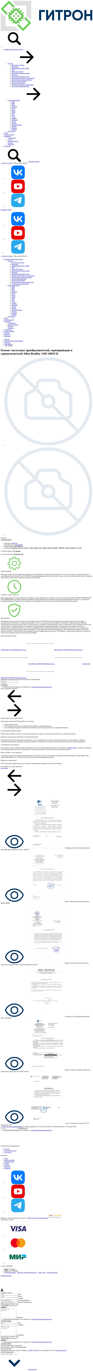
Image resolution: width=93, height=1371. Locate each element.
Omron (14, 121)
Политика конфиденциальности (27, 1272)
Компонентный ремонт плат (20, 76)
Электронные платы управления (22, 80)
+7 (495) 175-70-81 (6, 163)
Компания (7, 136)
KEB (13, 113)
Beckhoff (14, 107)
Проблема (20, 1317)
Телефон (20, 1298)
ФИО (19, 1294)
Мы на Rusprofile (52, 1272)
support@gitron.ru (17, 1126)
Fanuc (13, 110)
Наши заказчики (13, 141)
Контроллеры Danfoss (18, 83)
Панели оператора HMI (19, 81)
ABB (13, 102)
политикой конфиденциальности (41, 687)
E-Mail (20, 1296)
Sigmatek (14, 128)
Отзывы (10, 143)
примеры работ (71, 748)
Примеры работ (9, 134)
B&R (13, 103)
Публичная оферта (10, 1272)
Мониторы (15, 67)
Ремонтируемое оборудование (13, 49)
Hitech (13, 112)
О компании (12, 138)
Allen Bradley (8, 344)
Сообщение (20, 1335)
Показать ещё (32, 1369)
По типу (10, 63)
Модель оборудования (25, 1302)
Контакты (7, 146)
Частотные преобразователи (20, 86)
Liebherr (14, 118)
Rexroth (14, 123)
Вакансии (11, 144)
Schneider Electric (17, 125)
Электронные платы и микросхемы (23, 84)
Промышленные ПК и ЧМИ (20, 68)
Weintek (14, 130)
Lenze (13, 116)
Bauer (13, 105)
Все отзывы (4, 768)
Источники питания (18, 65)
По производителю (14, 100)
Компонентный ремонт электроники (23, 78)
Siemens (14, 126)
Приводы (14, 75)
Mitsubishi (15, 120)
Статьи (10, 139)
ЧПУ (13, 70)
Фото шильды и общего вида (10, 1304)
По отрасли (11, 131)
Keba (13, 115)
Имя (19, 1323)
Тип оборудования (23, 1300)
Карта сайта (42, 1272)
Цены (6, 133)
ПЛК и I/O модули (17, 71)
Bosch (13, 108)
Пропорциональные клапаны (21, 73)
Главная (6, 339)
